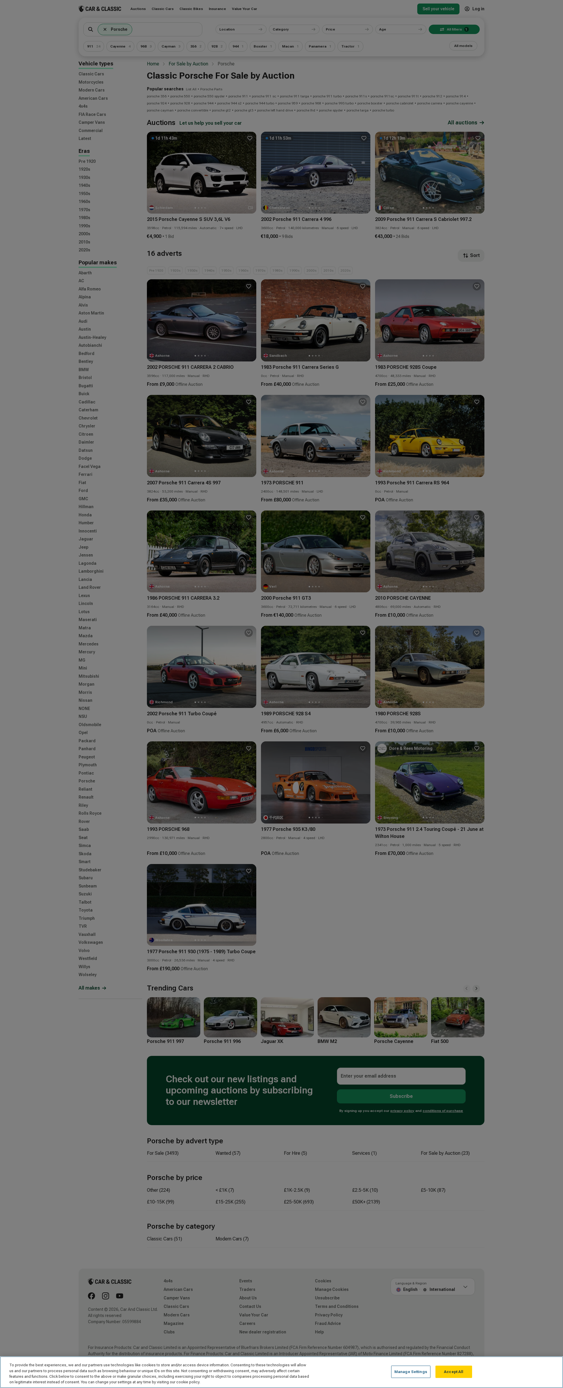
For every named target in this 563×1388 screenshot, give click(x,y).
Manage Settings (410, 1372)
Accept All (453, 1372)
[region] (281, 1372)
